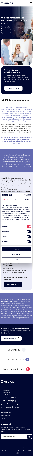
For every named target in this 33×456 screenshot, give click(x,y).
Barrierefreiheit (5, 416)
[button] (13, 88)
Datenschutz (22, 451)
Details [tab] (17, 199)
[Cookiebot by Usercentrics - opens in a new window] (24, 195)
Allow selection (16, 254)
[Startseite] (7, 3)
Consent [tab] (6, 199)
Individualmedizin (6, 413)
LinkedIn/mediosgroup (10, 404)
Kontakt (3, 418)
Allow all (16, 249)
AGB (29, 451)
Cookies (4, 451)
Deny (16, 259)
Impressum (12, 451)
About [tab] (27, 199)
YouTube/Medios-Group (11, 407)
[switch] (29, 231)
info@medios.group (9, 401)
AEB (17, 453)
